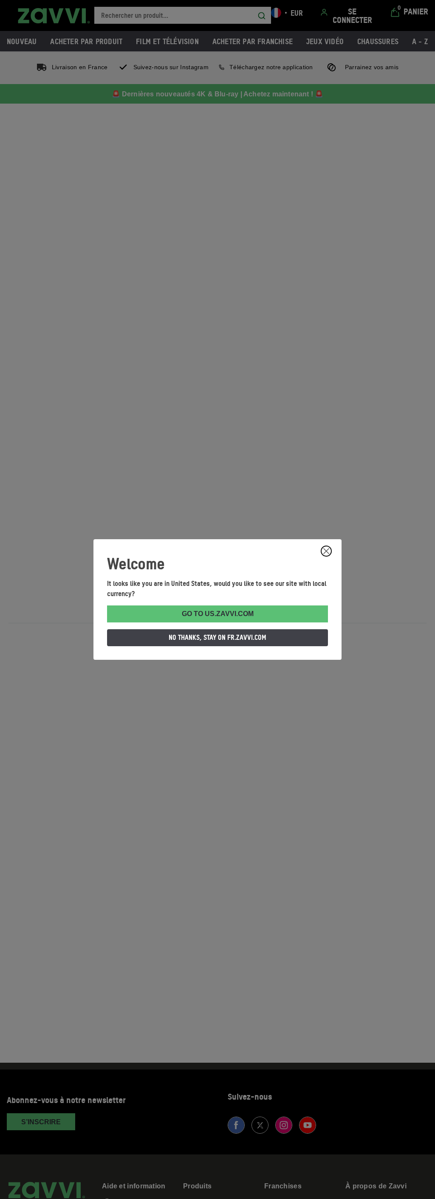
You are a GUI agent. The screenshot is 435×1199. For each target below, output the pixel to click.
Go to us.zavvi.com (218, 613)
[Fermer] (326, 551)
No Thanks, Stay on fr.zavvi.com (217, 637)
